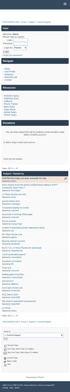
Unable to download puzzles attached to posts (23, 228)
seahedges (15, 204)
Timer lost (6, 268)
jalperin (14, 237)
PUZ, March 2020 (10, 294)
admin (13, 181)
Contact (8, 80)
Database (9, 74)
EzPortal (40, 377)
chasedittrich (16, 257)
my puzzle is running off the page (17, 214)
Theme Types (10, 115)
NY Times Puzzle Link (12, 234)
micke (13, 197)
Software (8, 101)
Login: (10, 40)
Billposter (15, 284)
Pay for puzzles (9, 221)
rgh (12, 231)
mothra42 (15, 210)
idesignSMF (49, 385)
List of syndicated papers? (14, 254)
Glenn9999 (15, 297)
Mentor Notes (10, 112)
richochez (15, 271)
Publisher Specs (11, 96)
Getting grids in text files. (13, 274)
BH (12, 264)
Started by (18, 173)
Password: (8, 43)
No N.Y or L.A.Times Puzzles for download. (22, 248)
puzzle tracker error (11, 201)
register (20, 37)
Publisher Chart (11, 98)
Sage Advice (10, 109)
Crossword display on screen (15, 208)
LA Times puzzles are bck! (14, 194)
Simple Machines (30, 385)
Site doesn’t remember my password (19, 301)
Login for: (8, 48)
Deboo (13, 311)
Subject (7, 173)
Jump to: (7, 331)
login (12, 37)
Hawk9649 (15, 304)
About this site (10, 77)
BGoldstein (15, 244)
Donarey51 (15, 291)
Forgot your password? (12, 55)
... (15, 168)
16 (17, 168)
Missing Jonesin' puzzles (13, 241)
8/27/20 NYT (8, 281)
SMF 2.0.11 (7, 385)
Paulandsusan (17, 251)
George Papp (16, 224)
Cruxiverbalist (16, 277)
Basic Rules (9, 107)
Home (7, 69)
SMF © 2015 (18, 385)
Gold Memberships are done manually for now (24, 178)
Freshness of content (11, 261)
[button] (65, 4)
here (10, 159)
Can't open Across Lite (12, 288)
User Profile (10, 71)
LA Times (6, 308)
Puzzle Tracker (11, 104)
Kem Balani (15, 190)
